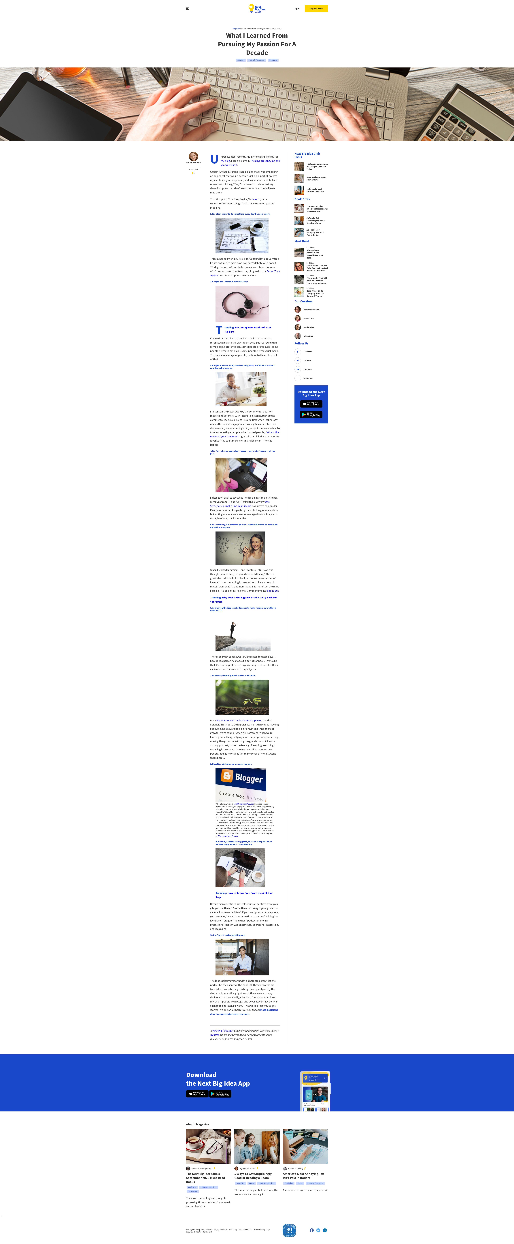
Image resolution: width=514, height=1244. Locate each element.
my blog (225, 160)
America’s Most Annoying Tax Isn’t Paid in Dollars (303, 1176)
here (254, 199)
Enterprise (223, 1229)
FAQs (216, 1229)
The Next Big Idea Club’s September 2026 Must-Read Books (205, 1178)
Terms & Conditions (245, 1229)
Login (296, 8)
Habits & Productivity (256, 60)
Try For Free (316, 8)
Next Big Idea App (192, 1229)
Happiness (273, 60)
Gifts (202, 1229)
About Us (232, 1229)
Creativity (240, 60)
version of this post (222, 1030)
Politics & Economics (315, 1183)
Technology (192, 1191)
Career (251, 1183)
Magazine (236, 28)
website (214, 1034)
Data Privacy (259, 1229)
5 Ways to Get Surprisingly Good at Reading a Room (253, 1176)
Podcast (209, 1229)
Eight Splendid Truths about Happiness (239, 720)
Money (300, 1183)
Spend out (273, 590)
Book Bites (192, 1187)
